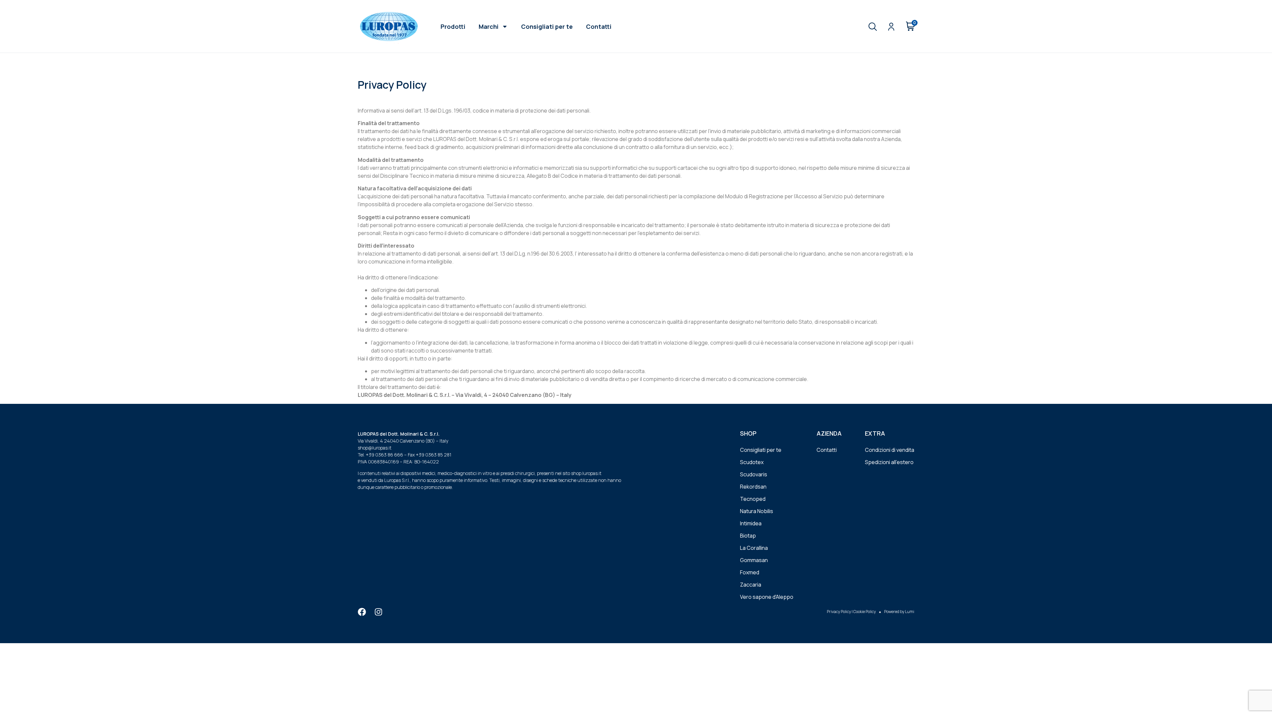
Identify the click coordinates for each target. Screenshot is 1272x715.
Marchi (489, 26)
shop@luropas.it (375, 448)
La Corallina (754, 547)
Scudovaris (753, 474)
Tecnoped (753, 498)
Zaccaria (750, 584)
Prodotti (453, 26)
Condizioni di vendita (889, 449)
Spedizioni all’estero (889, 462)
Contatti (598, 26)
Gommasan (754, 560)
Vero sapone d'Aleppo (766, 596)
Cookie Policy (864, 611)
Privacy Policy (839, 611)
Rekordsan (753, 486)
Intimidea (751, 523)
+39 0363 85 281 (433, 455)
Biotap (748, 535)
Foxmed (749, 572)
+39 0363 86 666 (384, 455)
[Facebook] (362, 612)
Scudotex (752, 462)
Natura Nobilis (756, 511)
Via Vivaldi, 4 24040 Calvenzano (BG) (396, 441)
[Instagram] (378, 612)
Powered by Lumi (899, 611)
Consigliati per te (547, 26)
